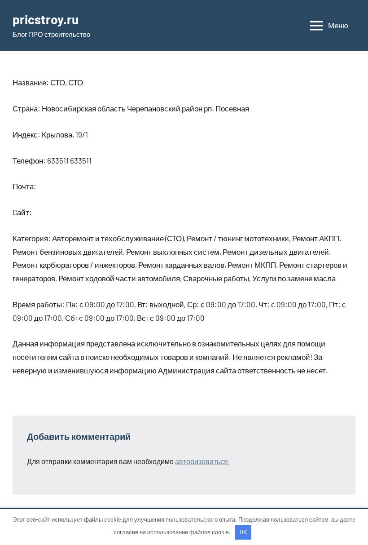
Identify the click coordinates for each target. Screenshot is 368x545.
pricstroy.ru (46, 19)
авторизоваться (201, 461)
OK (243, 532)
